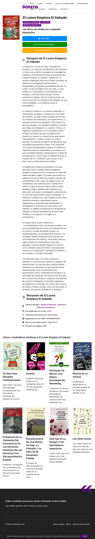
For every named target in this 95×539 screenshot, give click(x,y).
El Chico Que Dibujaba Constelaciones (12, 376)
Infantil (49, 3)
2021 (49, 311)
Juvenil (40, 3)
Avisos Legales (58, 524)
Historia (41, 9)
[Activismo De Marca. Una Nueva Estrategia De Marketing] (59, 354)
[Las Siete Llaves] (82, 421)
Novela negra (82, 3)
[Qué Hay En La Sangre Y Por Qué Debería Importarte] (59, 421)
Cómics (32, 9)
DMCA (68, 524)
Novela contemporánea (64, 3)
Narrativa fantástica (32, 25)
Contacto (64, 9)
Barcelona (52, 315)
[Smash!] (36, 356)
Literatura (52, 9)
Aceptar (85, 536)
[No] (93, 536)
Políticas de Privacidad (81, 524)
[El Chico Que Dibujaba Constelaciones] (12, 356)
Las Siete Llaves (82, 438)
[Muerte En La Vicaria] (82, 356)
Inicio (31, 3)
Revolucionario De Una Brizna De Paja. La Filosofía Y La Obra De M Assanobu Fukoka (34, 448)
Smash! (30, 373)
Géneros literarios (31, 22)
